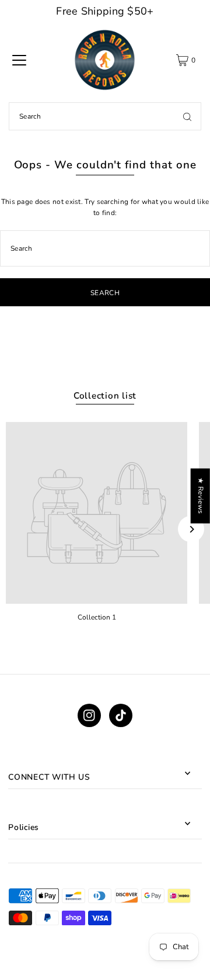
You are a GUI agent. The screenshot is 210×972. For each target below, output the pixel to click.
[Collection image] (96, 513)
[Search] (187, 116)
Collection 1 (97, 617)
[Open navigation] (19, 60)
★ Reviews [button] (200, 496)
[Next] (191, 529)
